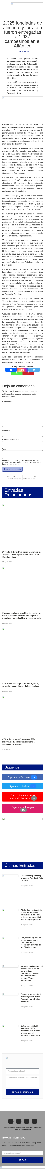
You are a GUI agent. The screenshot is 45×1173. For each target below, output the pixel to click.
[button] (3, 7)
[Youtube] (34, 1121)
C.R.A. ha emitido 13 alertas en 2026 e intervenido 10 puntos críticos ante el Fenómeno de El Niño (19, 742)
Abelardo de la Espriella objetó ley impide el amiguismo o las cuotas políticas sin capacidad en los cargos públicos (31, 914)
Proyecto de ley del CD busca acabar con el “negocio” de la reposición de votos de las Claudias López (21, 554)
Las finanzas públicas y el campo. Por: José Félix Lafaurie (32, 878)
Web (4, 449)
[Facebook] (11, 370)
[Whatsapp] (16, 373)
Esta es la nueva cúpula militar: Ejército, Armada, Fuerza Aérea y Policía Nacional (20, 685)
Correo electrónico (10, 440)
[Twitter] (34, 370)
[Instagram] (22, 370)
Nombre (6, 431)
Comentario (7, 401)
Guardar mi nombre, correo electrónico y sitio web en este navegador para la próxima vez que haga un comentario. (22, 462)
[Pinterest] (28, 373)
